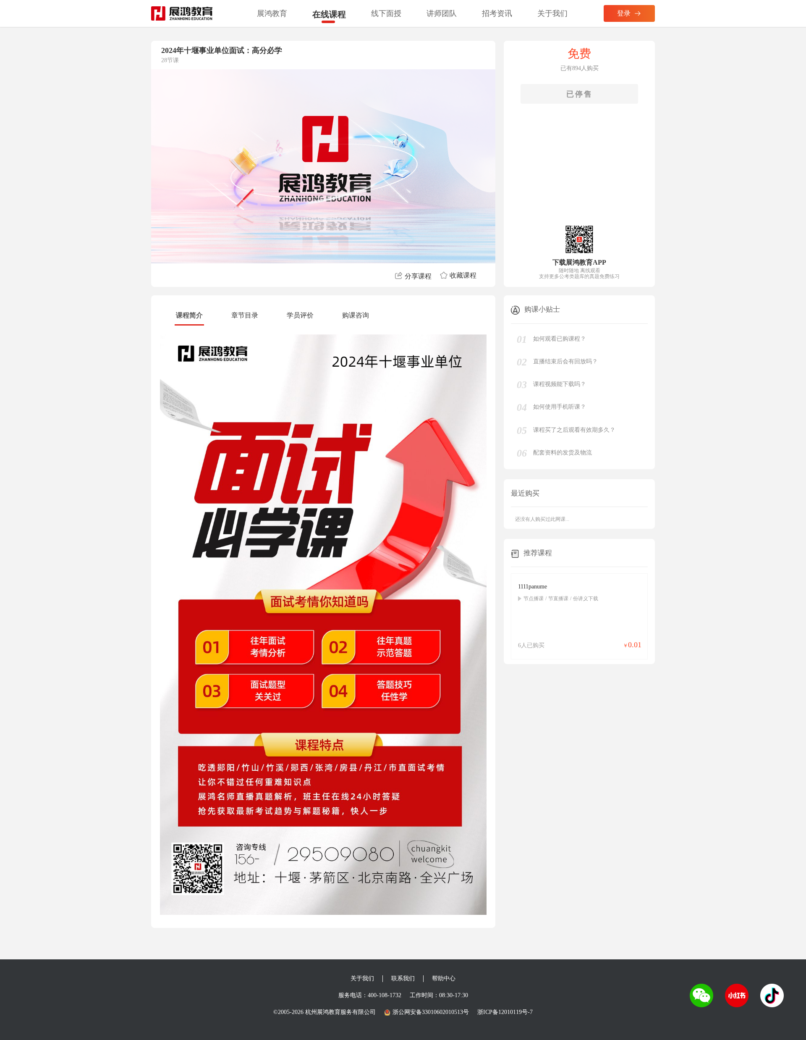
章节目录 (244, 315)
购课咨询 (355, 315)
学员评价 (300, 315)
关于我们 (552, 13)
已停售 (579, 94)
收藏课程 (463, 275)
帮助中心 (443, 978)
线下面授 (386, 13)
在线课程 (329, 14)
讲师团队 (442, 13)
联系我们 (403, 978)
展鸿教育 (272, 13)
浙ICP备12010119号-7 (505, 1012)
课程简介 (189, 315)
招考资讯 (497, 13)
